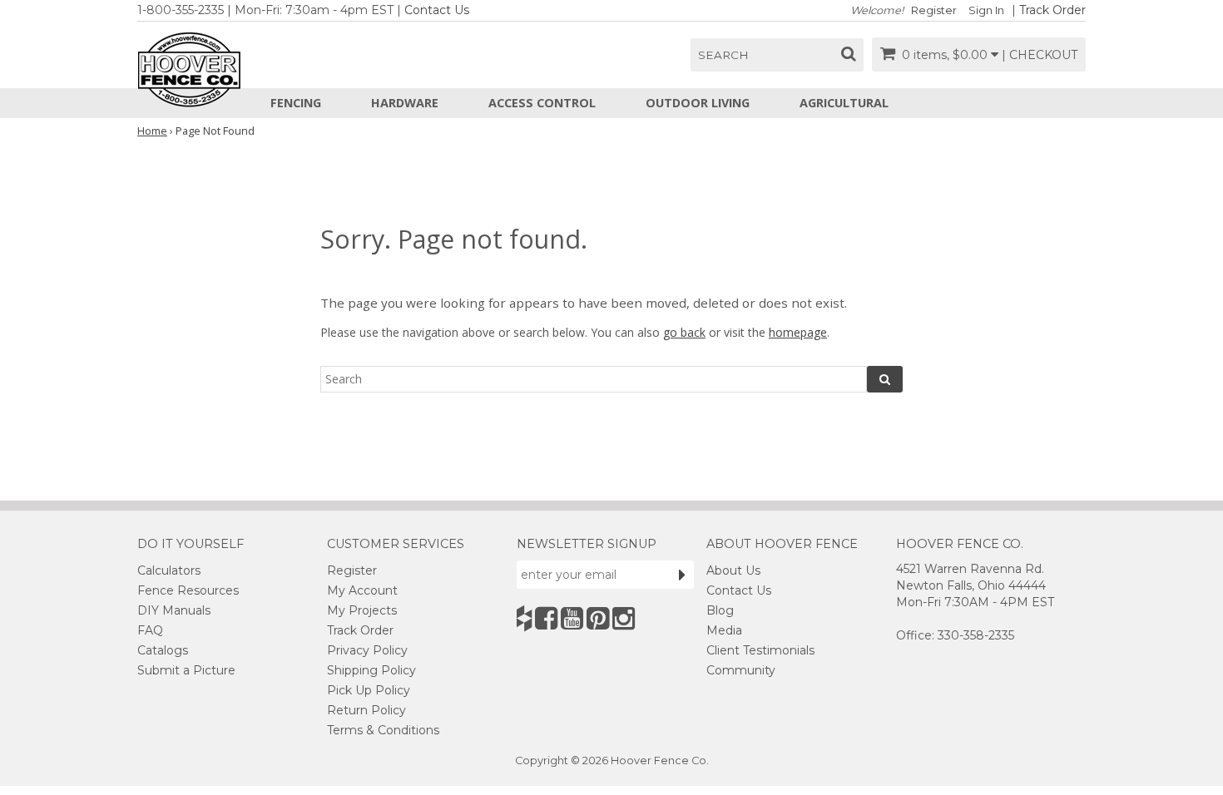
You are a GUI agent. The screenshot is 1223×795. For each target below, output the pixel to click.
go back (684, 332)
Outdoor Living (698, 103)
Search (723, 55)
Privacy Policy (367, 650)
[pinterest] (598, 618)
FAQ (150, 630)
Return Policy (366, 710)
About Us (733, 570)
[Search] (885, 379)
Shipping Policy (371, 670)
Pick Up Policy (368, 690)
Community (740, 670)
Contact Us (436, 9)
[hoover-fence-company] (524, 618)
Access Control (542, 103)
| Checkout (1039, 54)
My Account (362, 590)
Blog (720, 610)
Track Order (1052, 9)
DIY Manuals (173, 610)
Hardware (404, 103)
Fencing (295, 103)
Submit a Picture (186, 670)
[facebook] (546, 618)
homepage (798, 332)
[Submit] (682, 574)
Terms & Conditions (383, 730)
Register (934, 10)
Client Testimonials (760, 650)
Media (724, 630)
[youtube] (572, 618)
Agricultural (844, 103)
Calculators (169, 570)
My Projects (362, 610)
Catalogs (162, 650)
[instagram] (623, 618)
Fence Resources (188, 590)
